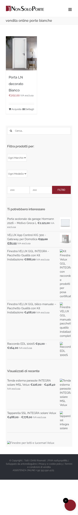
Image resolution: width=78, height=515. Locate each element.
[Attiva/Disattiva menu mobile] (70, 9)
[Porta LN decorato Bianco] (21, 53)
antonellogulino (29, 464)
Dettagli (29, 109)
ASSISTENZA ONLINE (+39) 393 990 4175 (33, 470)
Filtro (61, 190)
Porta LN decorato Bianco (16, 83)
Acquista (16, 109)
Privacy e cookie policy (51, 464)
